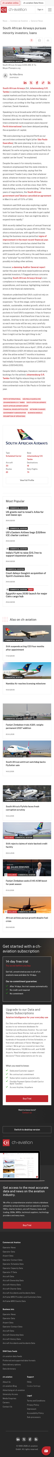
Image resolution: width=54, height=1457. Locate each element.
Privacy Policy (33, 1405)
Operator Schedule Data (13, 1264)
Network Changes (37, 409)
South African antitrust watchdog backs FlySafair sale (26, 763)
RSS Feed (49, 82)
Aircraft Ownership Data (13, 1281)
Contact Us (7, 1407)
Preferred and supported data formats (19, 1361)
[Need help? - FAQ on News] (31, 40)
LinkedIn (25, 82)
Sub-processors (33, 1417)
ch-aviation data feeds (12, 1356)
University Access (10, 1394)
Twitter (24, 1439)
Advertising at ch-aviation (14, 1390)
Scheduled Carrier (13, 456)
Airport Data (8, 1256)
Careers (6, 1403)
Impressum (31, 1409)
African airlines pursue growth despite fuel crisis (27, 919)
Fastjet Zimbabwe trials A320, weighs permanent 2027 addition (24, 726)
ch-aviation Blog (10, 1386)
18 (28, 466)
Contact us (27, 1113)
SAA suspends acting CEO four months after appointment (25, 648)
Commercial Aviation (19, 21)
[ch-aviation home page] (13, 10)
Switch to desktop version (27, 1129)
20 (7, 472)
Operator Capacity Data (13, 1268)
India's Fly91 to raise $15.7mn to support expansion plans (24, 554)
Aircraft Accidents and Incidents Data (19, 1293)
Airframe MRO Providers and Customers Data (22, 1297)
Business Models (35, 413)
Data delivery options (12, 1365)
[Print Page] (47, 40)
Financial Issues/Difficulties (15, 409)
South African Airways (14, 88)
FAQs (29, 1382)
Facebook (37, 82)
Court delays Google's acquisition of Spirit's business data (26, 574)
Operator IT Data (10, 1272)
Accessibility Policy (35, 1413)
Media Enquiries (9, 1398)
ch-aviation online (10, 3)
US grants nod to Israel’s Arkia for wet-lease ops (25, 513)
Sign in (40, 10)
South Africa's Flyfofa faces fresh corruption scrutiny (22, 808)
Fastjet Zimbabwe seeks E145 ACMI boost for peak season (26, 882)
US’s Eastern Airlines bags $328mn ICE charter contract (26, 534)
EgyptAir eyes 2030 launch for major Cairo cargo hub (26, 595)
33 (7, 466)
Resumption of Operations (14, 416)
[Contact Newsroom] (39, 40)
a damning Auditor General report (28, 267)
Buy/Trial (27, 1098)
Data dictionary (9, 1369)
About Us (6, 1382)
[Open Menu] (50, 9)
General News (37, 21)
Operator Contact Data (12, 1260)
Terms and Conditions (36, 1401)
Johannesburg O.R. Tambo (14, 402)
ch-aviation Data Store (33, 3)
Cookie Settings (33, 1386)
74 (28, 472)
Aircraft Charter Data (12, 1289)
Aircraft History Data (12, 1285)
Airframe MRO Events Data (14, 1301)
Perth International (12, 126)
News (5, 21)
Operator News (9, 1248)
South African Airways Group (27, 278)
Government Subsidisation (14, 413)
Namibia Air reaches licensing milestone (26, 683)
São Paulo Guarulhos (32, 399)
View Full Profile (27, 480)
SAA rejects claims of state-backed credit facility (26, 845)
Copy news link (43, 82)
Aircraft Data (8, 1276)
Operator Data (9, 1252)
